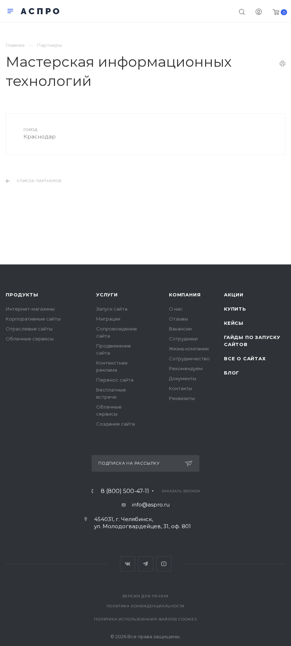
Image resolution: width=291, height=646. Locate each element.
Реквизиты (182, 398)
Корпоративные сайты (33, 319)
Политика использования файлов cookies (145, 619)
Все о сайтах (245, 358)
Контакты (180, 388)
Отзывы (178, 319)
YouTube (163, 563)
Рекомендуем (186, 368)
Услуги (107, 294)
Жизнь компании (189, 348)
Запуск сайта (111, 309)
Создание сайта (115, 424)
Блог (231, 373)
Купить (235, 309)
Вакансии (180, 329)
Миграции (108, 319)
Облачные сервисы (30, 338)
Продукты (22, 294)
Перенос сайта (114, 380)
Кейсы (233, 323)
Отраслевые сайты (29, 329)
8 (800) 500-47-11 (125, 491)
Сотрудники (183, 338)
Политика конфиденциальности (145, 606)
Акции (233, 294)
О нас (176, 309)
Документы (182, 378)
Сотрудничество (189, 358)
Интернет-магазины (30, 309)
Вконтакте (127, 563)
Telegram (145, 563)
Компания (185, 294)
